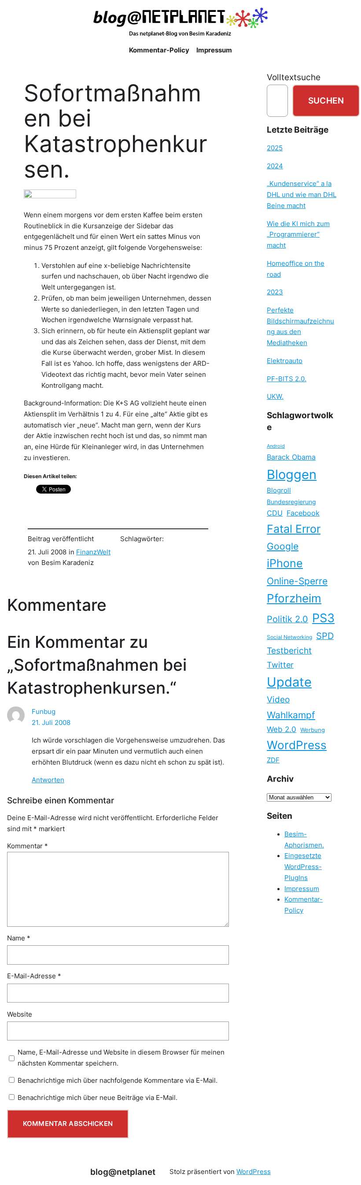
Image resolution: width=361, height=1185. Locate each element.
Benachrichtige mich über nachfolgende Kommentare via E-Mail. (117, 1081)
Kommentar (27, 846)
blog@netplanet (122, 1171)
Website (19, 1014)
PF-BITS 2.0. (286, 379)
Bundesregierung (291, 501)
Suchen (326, 100)
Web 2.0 (281, 729)
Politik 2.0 (287, 619)
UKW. (275, 397)
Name (18, 938)
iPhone (285, 563)
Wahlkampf (291, 715)
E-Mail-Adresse (34, 976)
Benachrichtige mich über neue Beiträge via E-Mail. (97, 1098)
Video (278, 700)
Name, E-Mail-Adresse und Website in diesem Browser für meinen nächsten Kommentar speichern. (121, 1057)
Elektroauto (284, 361)
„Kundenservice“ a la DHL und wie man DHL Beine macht (301, 194)
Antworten (48, 780)
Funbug (43, 712)
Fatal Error (293, 528)
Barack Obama (291, 457)
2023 (275, 292)
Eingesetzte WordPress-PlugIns (303, 866)
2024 (275, 166)
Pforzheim (294, 598)
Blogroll (279, 490)
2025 (275, 148)
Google (282, 546)
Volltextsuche (293, 77)
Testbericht (289, 650)
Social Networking (289, 637)
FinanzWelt (93, 552)
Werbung (312, 730)
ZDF (273, 760)
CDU (275, 513)
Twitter (280, 664)
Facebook (303, 513)
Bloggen (292, 474)
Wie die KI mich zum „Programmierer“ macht (298, 234)
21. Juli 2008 (51, 723)
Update (289, 682)
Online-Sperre (297, 581)
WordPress (297, 745)
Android (276, 446)
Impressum (301, 889)
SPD (325, 636)
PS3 (323, 618)
